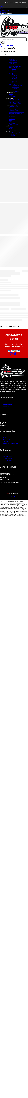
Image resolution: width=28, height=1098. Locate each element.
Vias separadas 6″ (13, 62)
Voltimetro (11, 121)
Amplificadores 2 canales (15, 101)
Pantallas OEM (12, 96)
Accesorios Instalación (11, 105)
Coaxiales (11, 59)
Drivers (13, 70)
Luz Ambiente (12, 134)
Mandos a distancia (13, 124)
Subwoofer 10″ (15, 88)
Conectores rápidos (13, 110)
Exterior (11, 127)
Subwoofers (12, 84)
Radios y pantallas (10, 92)
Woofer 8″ (14, 76)
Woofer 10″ (15, 77)
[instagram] (1, 9)
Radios (10, 95)
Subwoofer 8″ (15, 87)
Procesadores (12, 123)
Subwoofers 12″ (16, 89)
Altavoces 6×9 (12, 64)
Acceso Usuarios (8, 456)
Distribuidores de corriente (15, 113)
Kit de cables (12, 116)
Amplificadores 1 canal (14, 99)
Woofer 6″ (14, 74)
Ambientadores (12, 130)
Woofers (11, 73)
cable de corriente (13, 109)
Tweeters (14, 69)
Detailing (8, 126)
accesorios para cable (14, 106)
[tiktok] (2, 9)
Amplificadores (9, 98)
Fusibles (11, 114)
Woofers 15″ (15, 80)
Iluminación (8, 131)
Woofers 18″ (15, 81)
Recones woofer (16, 82)
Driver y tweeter (13, 67)
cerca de (2, 54)
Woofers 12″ (15, 78)
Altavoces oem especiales (15, 66)
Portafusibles (12, 119)
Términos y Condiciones (10, 444)
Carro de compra (8, 458)
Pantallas (11, 94)
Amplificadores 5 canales (15, 103)
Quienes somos (5, 10)
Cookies (5, 442)
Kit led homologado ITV (15, 132)
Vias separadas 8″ (13, 63)
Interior (10, 128)
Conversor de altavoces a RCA (16, 112)
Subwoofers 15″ (16, 91)
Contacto (4, 12)
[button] (0, 518)
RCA (10, 117)
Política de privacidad (9, 438)
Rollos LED (12, 135)
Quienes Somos (7, 404)
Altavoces (8, 57)
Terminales (11, 120)
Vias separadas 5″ (13, 60)
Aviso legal (6, 440)
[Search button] (2, 42)
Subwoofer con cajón (17, 85)
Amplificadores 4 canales (15, 102)
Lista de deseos (7, 460)
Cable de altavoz (13, 107)
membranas (14, 71)
